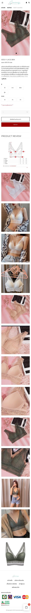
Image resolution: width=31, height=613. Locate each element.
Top (2, 610)
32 (4, 99)
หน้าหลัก (3, 7)
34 (12, 99)
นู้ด (5, 92)
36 (20, 99)
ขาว (13, 87)
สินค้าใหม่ (9, 7)
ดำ (4, 87)
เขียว (20, 87)
